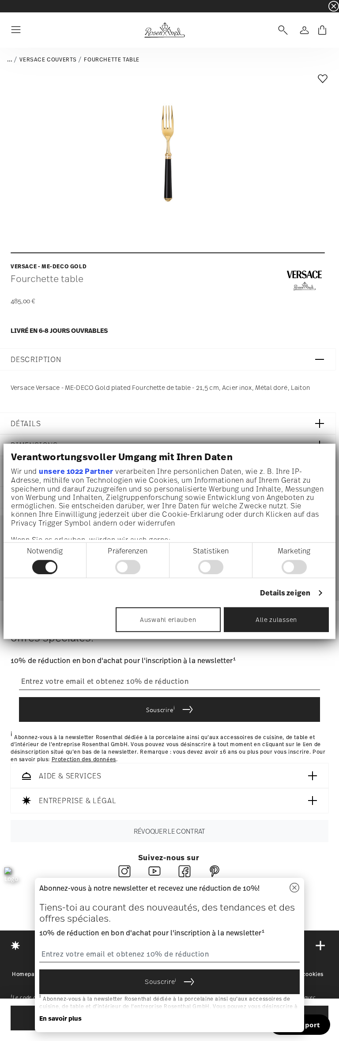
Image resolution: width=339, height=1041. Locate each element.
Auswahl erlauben (168, 619)
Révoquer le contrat (169, 831)
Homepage (26, 974)
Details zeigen (285, 593)
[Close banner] (333, 6)
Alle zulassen (276, 619)
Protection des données (84, 759)
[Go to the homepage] (164, 30)
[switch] (127, 567)
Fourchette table (111, 59)
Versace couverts (48, 59)
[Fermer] (294, 888)
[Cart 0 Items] (322, 30)
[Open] (281, 30)
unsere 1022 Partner (76, 471)
